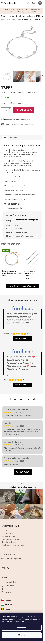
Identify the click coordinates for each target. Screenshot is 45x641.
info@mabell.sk (10, 582)
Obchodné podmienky (9, 542)
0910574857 (9, 585)
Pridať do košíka (24, 110)
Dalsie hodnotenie (22, 338)
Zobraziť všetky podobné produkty (23, 286)
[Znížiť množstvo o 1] (9, 111)
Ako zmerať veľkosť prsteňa (11, 559)
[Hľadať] (27, 3)
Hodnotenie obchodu (23, 399)
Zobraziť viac (22, 472)
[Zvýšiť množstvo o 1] (9, 109)
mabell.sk (8, 589)
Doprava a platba (7, 533)
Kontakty (4, 530)
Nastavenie (21, 628)
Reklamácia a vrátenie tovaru (11, 539)
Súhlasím (22, 635)
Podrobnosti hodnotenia (31, 20)
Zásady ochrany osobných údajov (13, 545)
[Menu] (40, 3)
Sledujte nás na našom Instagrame (23, 487)
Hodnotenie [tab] (13, 138)
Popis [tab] (5, 138)
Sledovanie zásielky (8, 536)
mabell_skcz (9, 592)
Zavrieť (17, 132)
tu (29, 622)
